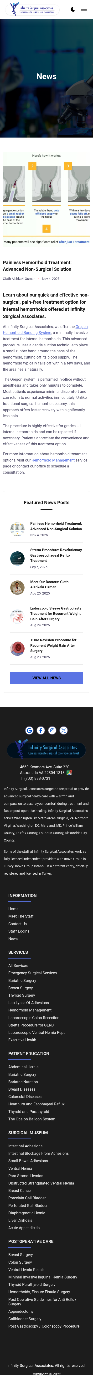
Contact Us (17, 924)
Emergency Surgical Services (32, 973)
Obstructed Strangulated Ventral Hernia (41, 1183)
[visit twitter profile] (63, 730)
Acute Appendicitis (24, 1228)
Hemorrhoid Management (53, 460)
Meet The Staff (21, 916)
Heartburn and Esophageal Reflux (36, 1104)
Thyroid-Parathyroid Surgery (32, 1284)
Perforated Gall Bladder (27, 1205)
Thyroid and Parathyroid (28, 1111)
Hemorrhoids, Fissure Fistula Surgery (39, 1292)
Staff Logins (18, 931)
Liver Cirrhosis (20, 1220)
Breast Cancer (20, 1190)
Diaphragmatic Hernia (26, 1213)
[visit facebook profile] (40, 730)
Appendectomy (21, 1311)
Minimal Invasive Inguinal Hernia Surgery (42, 1277)
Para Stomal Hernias (25, 1176)
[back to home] (32, 9)
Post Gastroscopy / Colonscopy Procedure (43, 1326)
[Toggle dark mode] (73, 9)
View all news (46, 678)
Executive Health (22, 1040)
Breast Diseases (21, 1089)
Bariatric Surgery (22, 980)
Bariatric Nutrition (23, 1082)
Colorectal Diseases (24, 1096)
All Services (18, 965)
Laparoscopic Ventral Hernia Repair (38, 1032)
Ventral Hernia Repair (26, 1269)
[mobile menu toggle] (84, 9)
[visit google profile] (29, 730)
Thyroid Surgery (21, 995)
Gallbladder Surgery (24, 1319)
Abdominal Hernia (23, 1067)
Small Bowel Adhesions (28, 1161)
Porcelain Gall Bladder (27, 1198)
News (13, 938)
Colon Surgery (20, 1262)
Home (13, 909)
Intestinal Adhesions (25, 1146)
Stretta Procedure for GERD (31, 1025)
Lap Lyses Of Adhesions (28, 1002)
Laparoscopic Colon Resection (33, 1018)
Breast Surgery (20, 988)
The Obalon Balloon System (31, 1119)
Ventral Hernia (20, 1168)
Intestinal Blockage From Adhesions (38, 1153)
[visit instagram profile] (52, 730)
